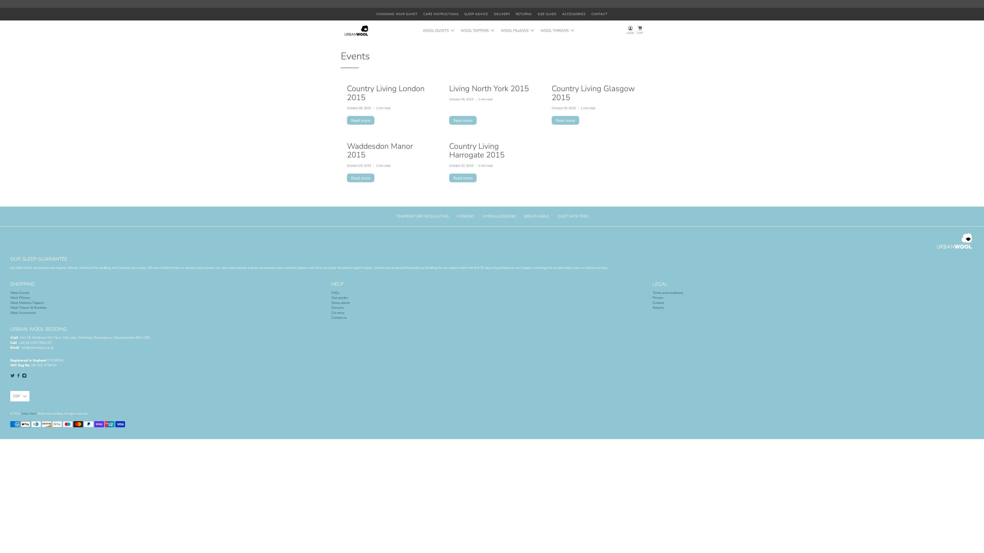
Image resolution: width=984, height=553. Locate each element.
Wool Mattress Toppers (27, 303)
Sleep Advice (476, 14)
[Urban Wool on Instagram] (24, 377)
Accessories (574, 14)
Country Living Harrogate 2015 (477, 150)
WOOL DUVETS (436, 30)
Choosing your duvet (396, 14)
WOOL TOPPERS (475, 30)
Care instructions (441, 14)
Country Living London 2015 (386, 93)
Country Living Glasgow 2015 (593, 93)
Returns (524, 14)
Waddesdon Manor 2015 (380, 150)
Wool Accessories (23, 313)
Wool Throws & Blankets (28, 307)
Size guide (547, 14)
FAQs (335, 293)
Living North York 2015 (489, 88)
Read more (360, 120)
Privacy (658, 297)
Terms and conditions (668, 293)
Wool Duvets (19, 293)
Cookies (658, 303)
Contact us (339, 317)
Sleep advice (340, 303)
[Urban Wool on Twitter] (12, 377)
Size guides (339, 297)
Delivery (502, 14)
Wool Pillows (20, 297)
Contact (599, 14)
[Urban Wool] (356, 30)
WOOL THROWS (554, 30)
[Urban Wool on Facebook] (18, 377)
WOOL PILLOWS (515, 30)
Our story (338, 313)
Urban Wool (28, 414)
